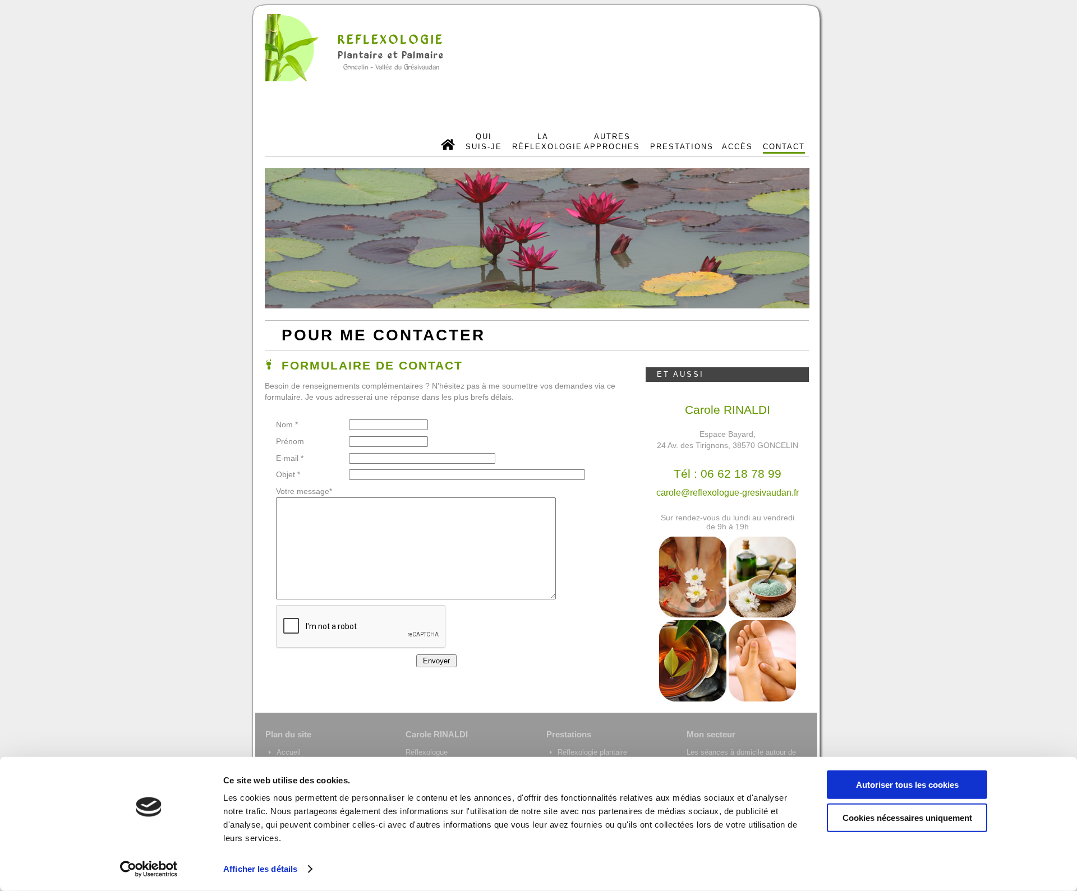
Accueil (289, 752)
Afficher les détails (260, 869)
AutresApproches (612, 141)
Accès (737, 146)
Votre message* (304, 491)
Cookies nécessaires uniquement (907, 817)
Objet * (288, 474)
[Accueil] (448, 146)
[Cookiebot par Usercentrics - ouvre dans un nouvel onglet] (149, 869)
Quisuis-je (484, 141)
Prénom (290, 441)
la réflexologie (543, 141)
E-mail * (289, 458)
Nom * (287, 424)
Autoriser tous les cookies (907, 785)
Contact (784, 146)
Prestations (681, 146)
